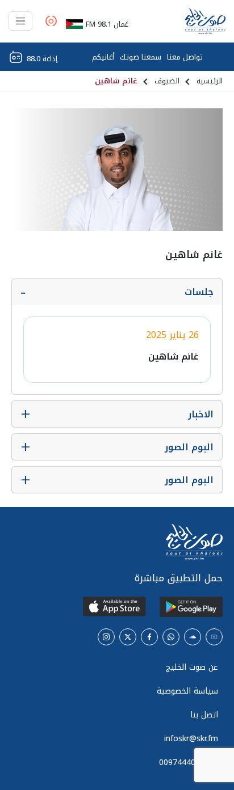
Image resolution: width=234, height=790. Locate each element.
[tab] (117, 292)
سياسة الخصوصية (187, 691)
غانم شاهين (173, 356)
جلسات (199, 292)
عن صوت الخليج (192, 667)
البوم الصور (189, 447)
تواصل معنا (185, 57)
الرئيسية (210, 81)
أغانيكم (103, 57)
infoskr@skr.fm (191, 738)
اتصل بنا (204, 715)
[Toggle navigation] (20, 21)
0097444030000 (188, 762)
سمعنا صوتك (140, 57)
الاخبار (201, 414)
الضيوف (166, 81)
